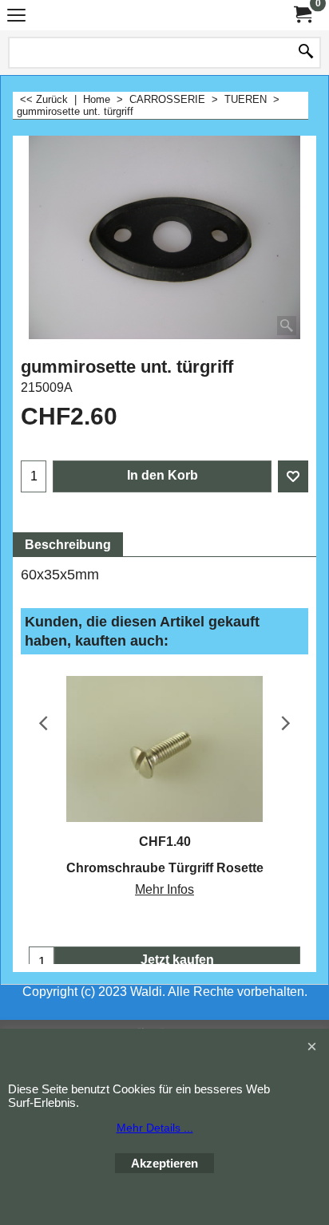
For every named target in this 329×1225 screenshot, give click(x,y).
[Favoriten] (293, 476)
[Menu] (16, 17)
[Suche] (306, 52)
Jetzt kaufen (177, 959)
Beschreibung (68, 544)
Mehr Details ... (155, 1127)
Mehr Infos (164, 889)
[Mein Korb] (302, 15)
